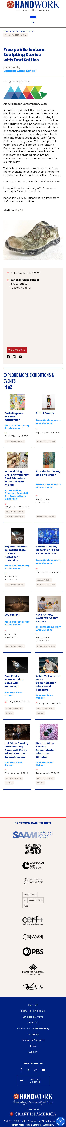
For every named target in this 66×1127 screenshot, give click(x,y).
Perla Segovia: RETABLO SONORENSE (14, 416)
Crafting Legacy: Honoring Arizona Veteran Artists (47, 550)
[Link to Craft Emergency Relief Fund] (33, 921)
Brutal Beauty (45, 413)
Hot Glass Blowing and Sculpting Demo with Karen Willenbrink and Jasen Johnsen (16, 750)
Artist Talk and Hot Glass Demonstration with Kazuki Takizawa (48, 683)
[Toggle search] (33, 22)
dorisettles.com (50, 181)
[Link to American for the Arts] (33, 881)
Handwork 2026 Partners (33, 823)
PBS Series (33, 1034)
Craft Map (33, 1022)
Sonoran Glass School (19, 71)
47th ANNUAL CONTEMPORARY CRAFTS (47, 618)
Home (6, 31)
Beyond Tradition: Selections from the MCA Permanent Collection (16, 553)
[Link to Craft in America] (33, 1114)
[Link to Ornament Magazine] (33, 937)
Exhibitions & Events (33, 1016)
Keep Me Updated (35, 1080)
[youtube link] (44, 1070)
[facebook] (10, 356)
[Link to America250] (33, 849)
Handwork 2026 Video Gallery (33, 1028)
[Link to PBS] (33, 951)
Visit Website (17, 349)
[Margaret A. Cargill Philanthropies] (33, 969)
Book (33, 1046)
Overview (33, 1005)
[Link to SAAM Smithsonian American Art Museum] (33, 835)
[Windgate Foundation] (33, 986)
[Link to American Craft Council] (33, 865)
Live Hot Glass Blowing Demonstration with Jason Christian (46, 750)
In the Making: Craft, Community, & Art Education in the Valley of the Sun (17, 478)
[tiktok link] (36, 1070)
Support (33, 1051)
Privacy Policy (18, 1124)
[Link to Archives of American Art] (33, 900)
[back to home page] (33, 4)
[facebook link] (21, 1070)
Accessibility (48, 1124)
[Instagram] (16, 356)
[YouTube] (22, 356)
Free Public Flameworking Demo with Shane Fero (14, 681)
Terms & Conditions (33, 1124)
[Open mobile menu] (33, 16)
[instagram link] (28, 1070)
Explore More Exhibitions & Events (28, 378)
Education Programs (33, 1040)
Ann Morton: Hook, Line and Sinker (48, 473)
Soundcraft (12, 614)
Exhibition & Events (22, 31)
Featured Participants (33, 1010)
